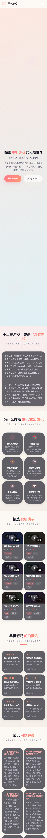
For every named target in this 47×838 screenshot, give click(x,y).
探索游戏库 (13, 178)
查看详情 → (9, 669)
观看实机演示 (33, 178)
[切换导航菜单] (42, 4)
